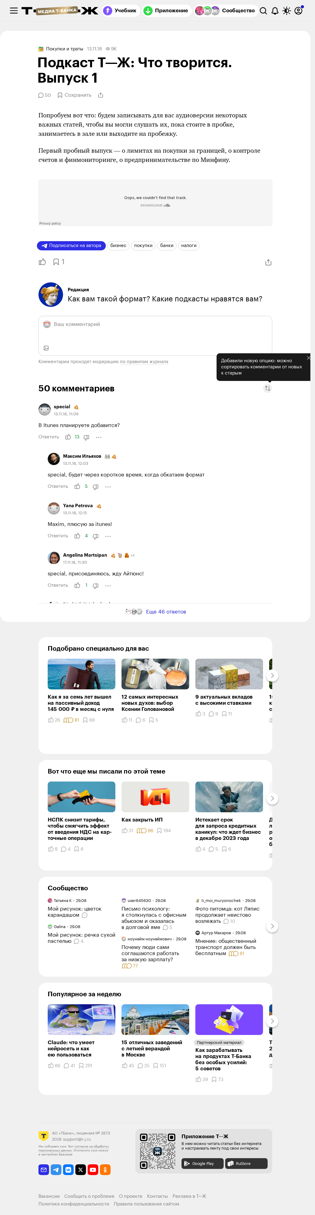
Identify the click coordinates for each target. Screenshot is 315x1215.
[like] (68, 437)
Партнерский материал (219, 1043)
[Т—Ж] (60, 11)
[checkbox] (13, 10)
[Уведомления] (275, 10)
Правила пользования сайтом (146, 1204)
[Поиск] (263, 10)
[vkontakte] (68, 1169)
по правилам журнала (144, 361)
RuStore (243, 1164)
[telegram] (56, 1169)
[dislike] (86, 437)
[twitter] (80, 1169)
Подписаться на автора (75, 245)
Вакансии (49, 1196)
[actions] (99, 437)
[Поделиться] (101, 95)
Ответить (48, 437)
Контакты (157, 1196)
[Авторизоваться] (298, 10)
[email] (43, 1169)
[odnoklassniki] (105, 1169)
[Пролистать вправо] (272, 675)
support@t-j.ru (77, 1139)
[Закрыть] (308, 358)
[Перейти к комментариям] (85, 915)
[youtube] (93, 1169)
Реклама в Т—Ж (189, 1196)
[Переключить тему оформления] (286, 10)
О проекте (130, 1196)
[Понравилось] (40, 262)
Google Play (203, 1164)
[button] (267, 388)
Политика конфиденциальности (73, 1204)
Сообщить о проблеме (89, 1196)
